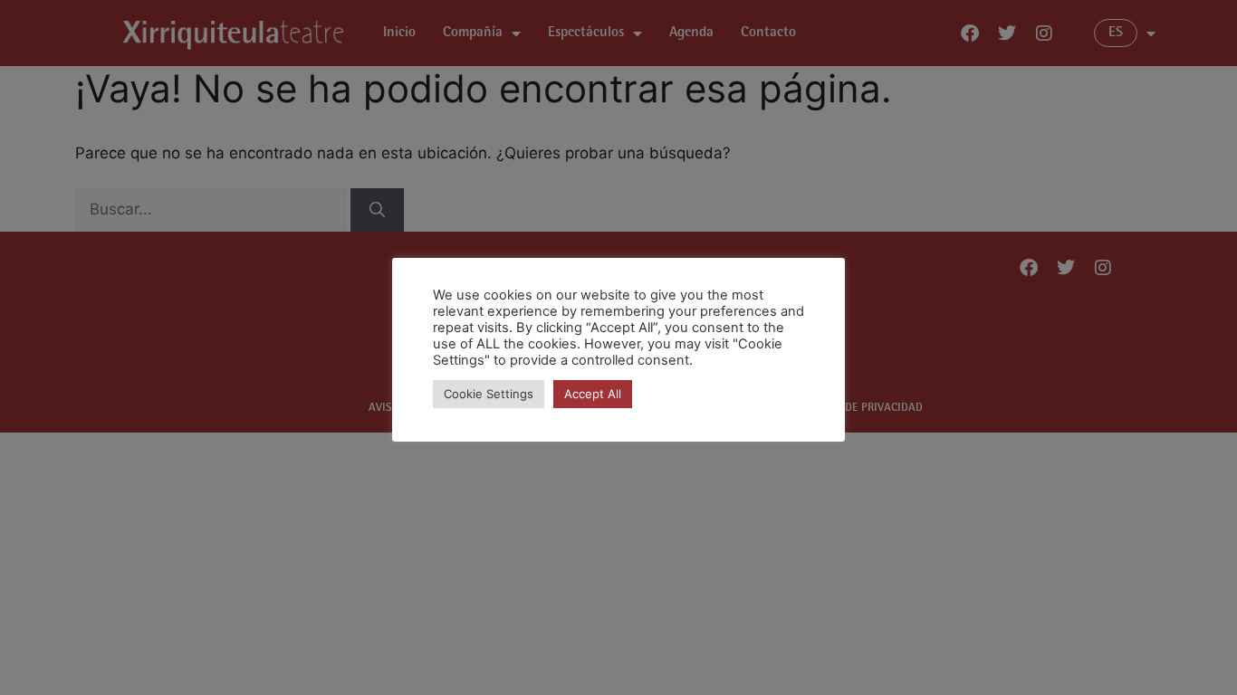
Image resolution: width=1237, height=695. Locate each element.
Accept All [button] (592, 393)
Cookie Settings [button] (488, 393)
